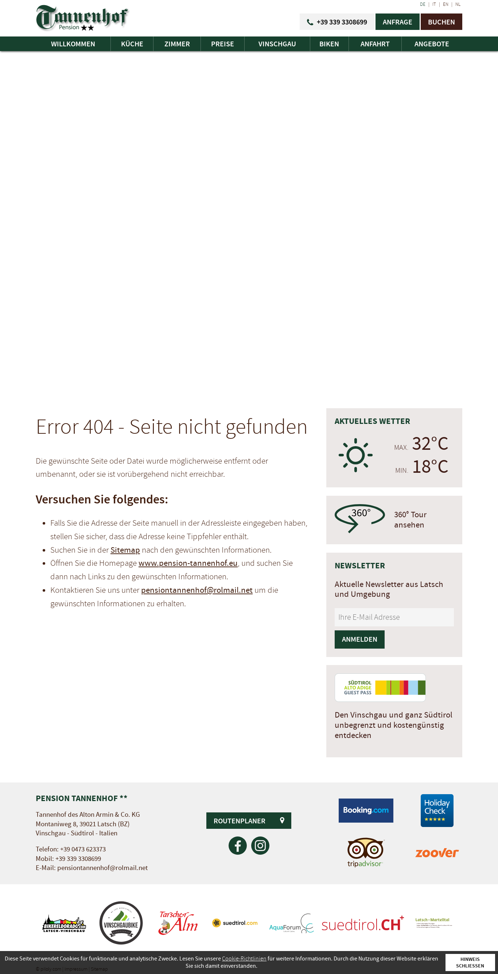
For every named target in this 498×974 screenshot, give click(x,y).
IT (434, 4)
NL (457, 4)
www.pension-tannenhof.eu (188, 563)
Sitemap (125, 550)
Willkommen (73, 43)
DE (422, 4)
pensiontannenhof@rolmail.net (197, 590)
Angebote (432, 43)
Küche (132, 43)
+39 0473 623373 (83, 849)
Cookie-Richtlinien (244, 958)
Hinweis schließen (470, 962)
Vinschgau (277, 43)
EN (445, 4)
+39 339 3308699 (78, 858)
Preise (222, 43)
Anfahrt (375, 43)
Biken (329, 43)
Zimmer (177, 43)
